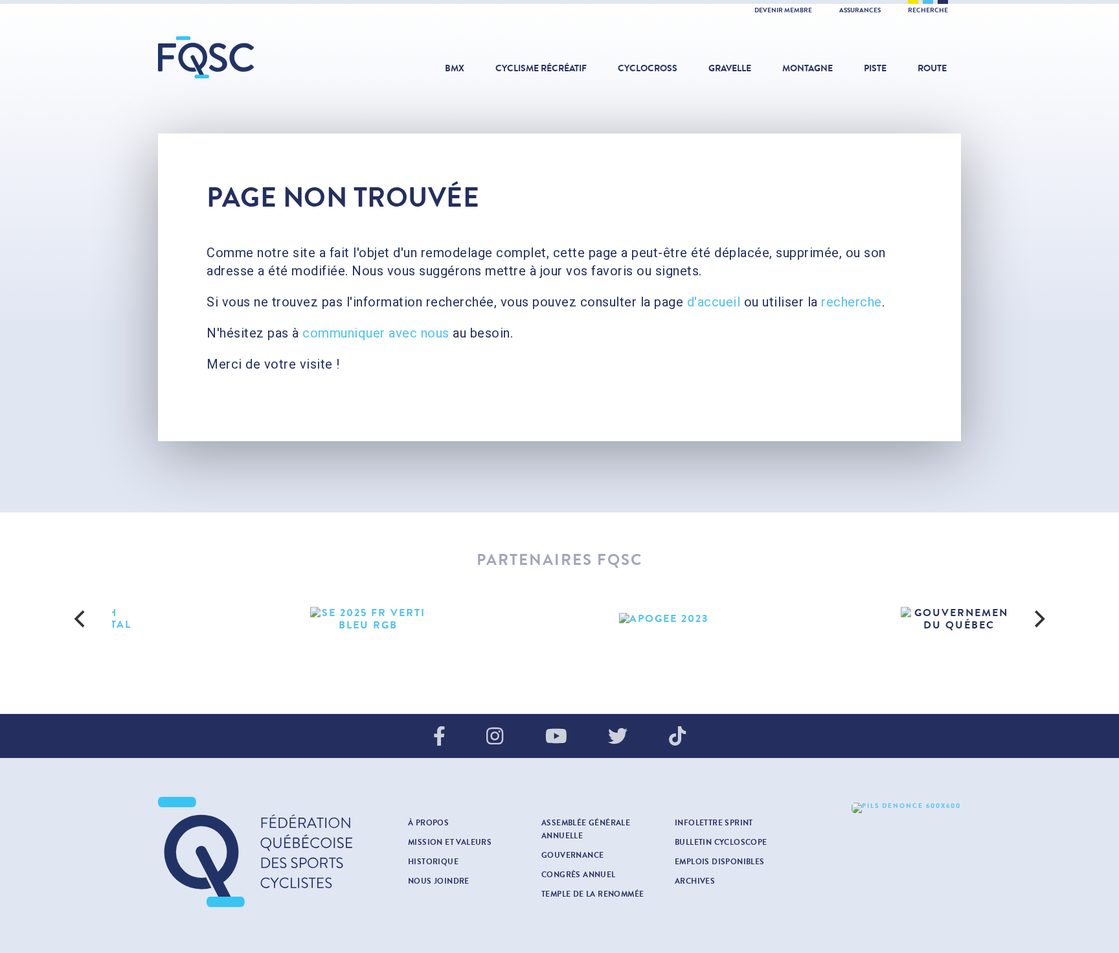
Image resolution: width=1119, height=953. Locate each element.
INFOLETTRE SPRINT (714, 823)
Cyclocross (647, 68)
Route (932, 68)
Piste (875, 68)
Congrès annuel (578, 874)
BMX (454, 68)
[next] (1038, 618)
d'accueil (714, 302)
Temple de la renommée (592, 894)
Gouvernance (572, 855)
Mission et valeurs (450, 842)
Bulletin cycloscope (721, 842)
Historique (433, 861)
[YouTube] (556, 737)
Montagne (807, 68)
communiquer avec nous (375, 333)
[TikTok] (677, 737)
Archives (695, 881)
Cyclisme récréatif (541, 68)
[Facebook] (439, 737)
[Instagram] (495, 737)
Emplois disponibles (720, 861)
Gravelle (729, 68)
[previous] (81, 618)
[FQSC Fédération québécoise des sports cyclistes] (239, 57)
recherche (851, 302)
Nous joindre (438, 881)
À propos (428, 823)
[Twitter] (618, 737)
